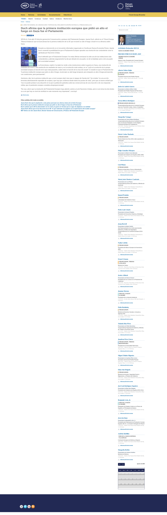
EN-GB (133, 25)
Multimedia (26, 95)
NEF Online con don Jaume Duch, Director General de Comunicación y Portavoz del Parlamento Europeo (52, 110)
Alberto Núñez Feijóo (125, 70)
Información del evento (126, 66)
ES (119, 25)
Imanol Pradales (123, 195)
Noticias (31, 15)
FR (136, 25)
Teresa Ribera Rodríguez (126, 100)
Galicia (52, 19)
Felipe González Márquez (126, 150)
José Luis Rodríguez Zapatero (128, 386)
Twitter (25, 506)
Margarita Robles (124, 450)
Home (23, 15)
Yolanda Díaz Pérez (124, 323)
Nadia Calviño (122, 243)
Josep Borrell (122, 224)
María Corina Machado (126, 134)
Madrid (30, 19)
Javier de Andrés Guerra (126, 86)
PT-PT (139, 25)
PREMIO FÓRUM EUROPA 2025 (129, 54)
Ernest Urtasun (123, 259)
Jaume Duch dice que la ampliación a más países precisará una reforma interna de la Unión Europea (51, 103)
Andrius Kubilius (123, 433)
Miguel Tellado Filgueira (126, 355)
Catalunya (38, 19)
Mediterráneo (68, 19)
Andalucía (59, 19)
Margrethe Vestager (124, 117)
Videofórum (68, 15)
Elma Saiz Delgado (124, 369)
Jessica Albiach (123, 275)
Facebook (22, 506)
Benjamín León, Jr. (124, 400)
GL (127, 25)
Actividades (41, 15)
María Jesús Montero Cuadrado (128, 179)
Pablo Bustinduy (123, 307)
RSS (33, 506)
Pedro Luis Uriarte (124, 210)
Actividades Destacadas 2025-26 (128, 48)
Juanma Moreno (123, 291)
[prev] (119, 464)
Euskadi (45, 19)
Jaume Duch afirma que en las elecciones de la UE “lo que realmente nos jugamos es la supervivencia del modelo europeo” (58, 108)
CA (122, 25)
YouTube (29, 506)
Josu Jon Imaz (122, 418)
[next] (123, 464)
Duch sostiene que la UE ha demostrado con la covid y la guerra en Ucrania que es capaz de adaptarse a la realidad (55, 106)
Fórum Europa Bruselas (137, 15)
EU (124, 25)
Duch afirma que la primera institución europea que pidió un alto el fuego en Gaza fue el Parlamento (51, 105)
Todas (23, 19)
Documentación (54, 15)
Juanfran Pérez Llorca (125, 339)
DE (129, 25)
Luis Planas (122, 165)
